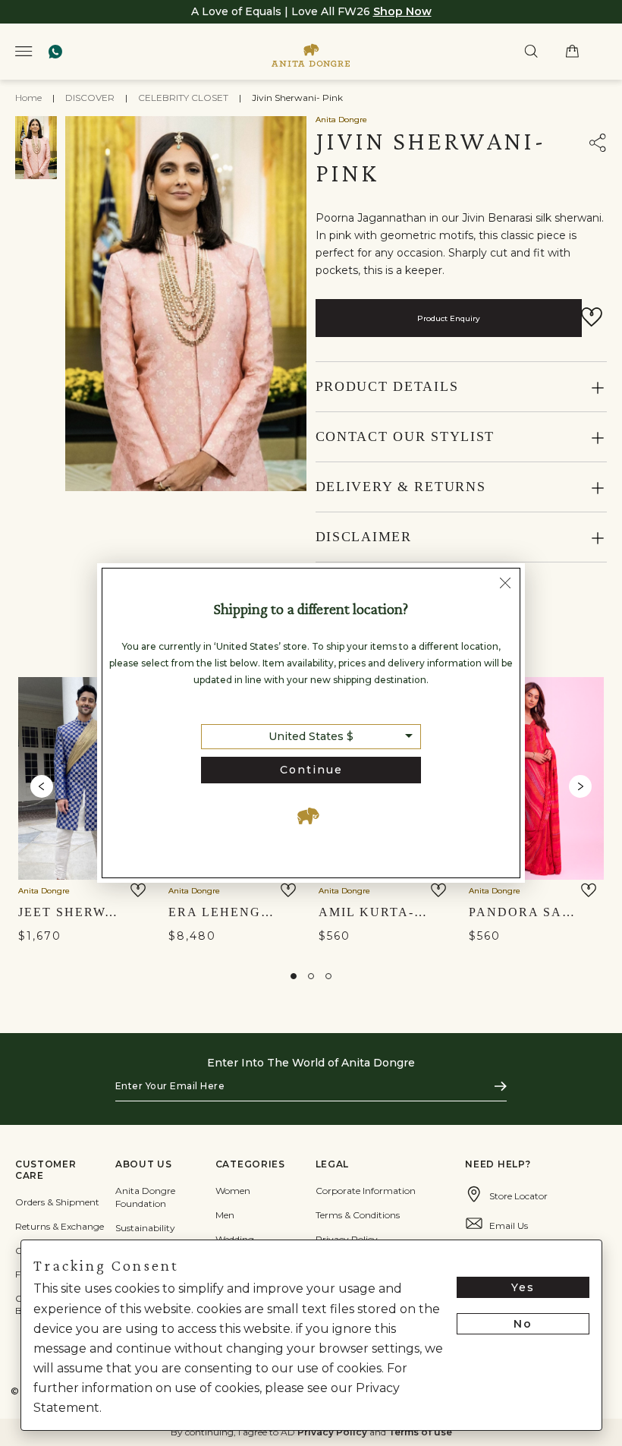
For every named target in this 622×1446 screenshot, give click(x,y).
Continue (311, 770)
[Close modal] (505, 584)
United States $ (311, 736)
